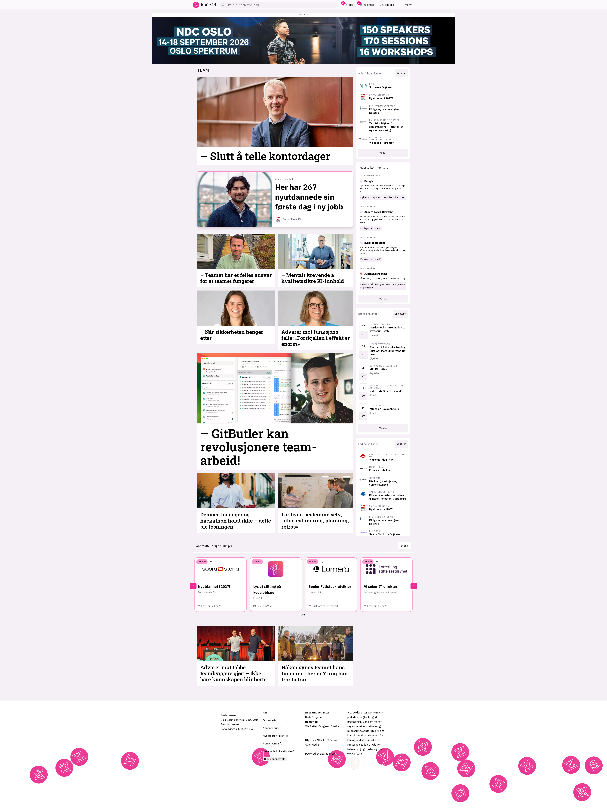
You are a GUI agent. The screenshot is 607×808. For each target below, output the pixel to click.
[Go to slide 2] (304, 614)
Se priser (401, 73)
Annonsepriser (272, 728)
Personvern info (272, 743)
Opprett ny (400, 313)
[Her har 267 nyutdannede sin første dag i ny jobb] (234, 199)
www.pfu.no (354, 753)
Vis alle (383, 152)
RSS (265, 712)
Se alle (404, 545)
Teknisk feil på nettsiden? (278, 751)
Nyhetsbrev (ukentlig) (276, 736)
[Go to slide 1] (302, 614)
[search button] (223, 4)
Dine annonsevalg (274, 759)
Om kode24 (270, 720)
